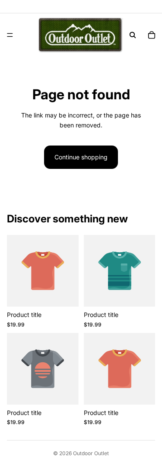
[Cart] (151, 34)
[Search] (132, 34)
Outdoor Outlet (91, 453)
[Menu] (10, 35)
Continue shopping (81, 157)
